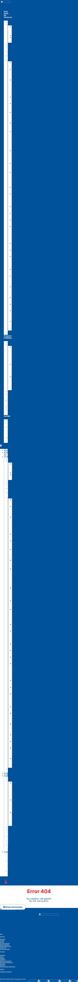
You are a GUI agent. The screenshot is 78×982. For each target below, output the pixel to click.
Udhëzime (2, 959)
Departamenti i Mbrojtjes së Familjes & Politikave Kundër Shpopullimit (17, 140)
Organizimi (12, 22)
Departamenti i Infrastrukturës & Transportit (17, 280)
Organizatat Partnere (5, 946)
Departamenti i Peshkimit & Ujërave (17, 73)
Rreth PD (6, 14)
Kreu (6, 11)
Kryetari (2, 940)
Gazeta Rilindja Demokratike (12, 412)
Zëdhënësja (16, 35)
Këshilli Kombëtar (4, 945)
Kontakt (7, 416)
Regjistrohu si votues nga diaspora (12, 431)
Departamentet (13, 60)
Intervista (11, 408)
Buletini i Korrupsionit (5, 961)
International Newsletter (6, 962)
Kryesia (11, 44)
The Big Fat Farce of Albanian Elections (15, 383)
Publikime (8, 338)
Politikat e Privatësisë (6, 971)
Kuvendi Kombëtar (5, 949)
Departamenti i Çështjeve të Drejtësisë (17, 325)
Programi (7, 336)
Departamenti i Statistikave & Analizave (17, 315)
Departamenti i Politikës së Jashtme (17, 116)
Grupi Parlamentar (5, 943)
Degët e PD (3, 947)
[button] (4, 446)
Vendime (2, 958)
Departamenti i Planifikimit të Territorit (17, 291)
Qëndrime (11, 405)
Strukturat (2, 939)
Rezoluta (11, 392)
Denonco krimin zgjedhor (11, 440)
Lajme (10, 342)
